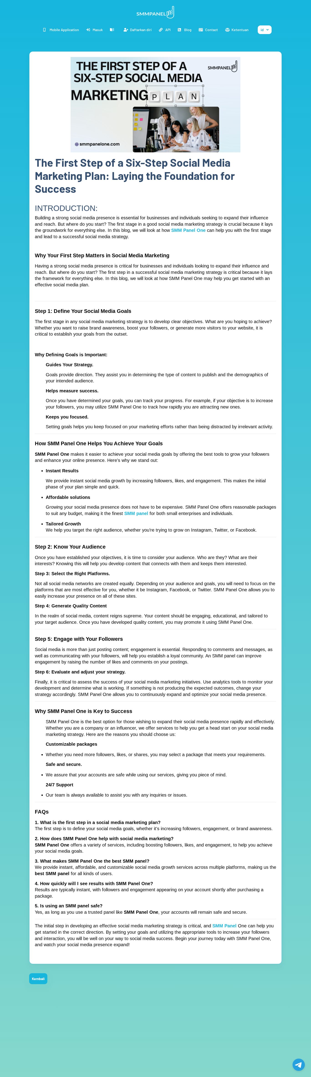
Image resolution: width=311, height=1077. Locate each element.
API (168, 29)
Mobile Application (64, 29)
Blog (187, 29)
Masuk (98, 29)
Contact (211, 29)
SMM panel (137, 513)
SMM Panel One (188, 230)
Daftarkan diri (141, 29)
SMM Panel (225, 925)
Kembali (38, 978)
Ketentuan (240, 29)
